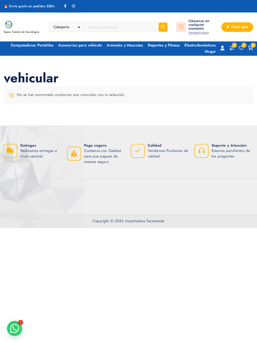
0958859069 (198, 33)
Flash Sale (239, 26)
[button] (14, 328)
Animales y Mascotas (125, 45)
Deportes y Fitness (164, 45)
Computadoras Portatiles (32, 45)
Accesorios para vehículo (80, 45)
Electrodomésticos (200, 45)
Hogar (210, 51)
